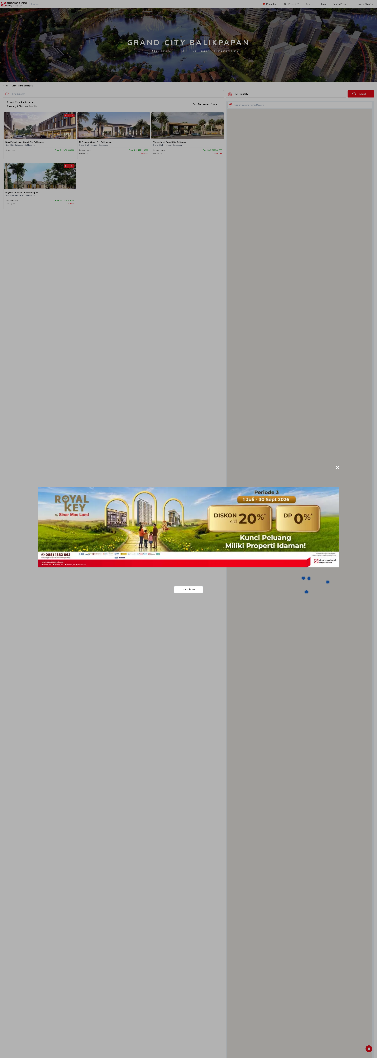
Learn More (188, 589)
